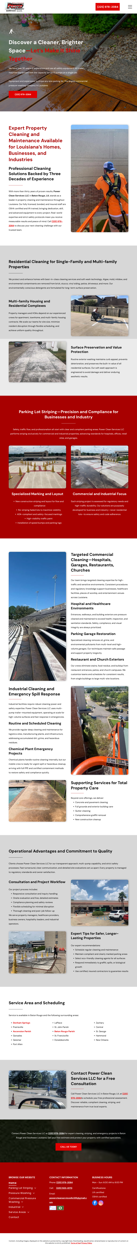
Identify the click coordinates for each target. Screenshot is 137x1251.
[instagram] (101, 1203)
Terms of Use (76, 1243)
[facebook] (95, 1203)
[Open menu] (130, 7)
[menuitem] (28, 1182)
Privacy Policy (86, 1243)
